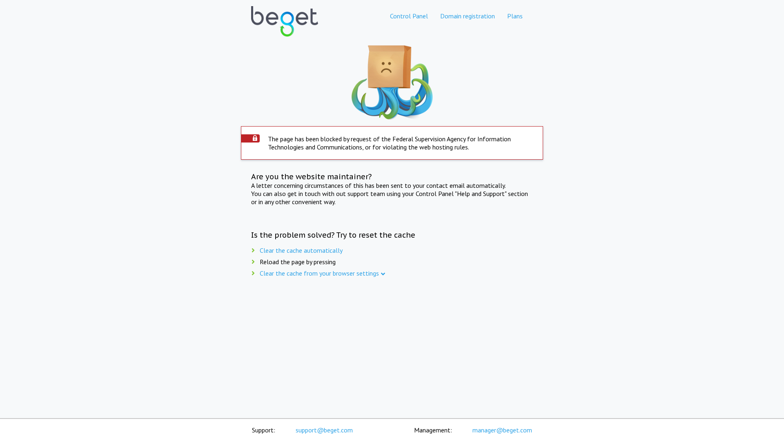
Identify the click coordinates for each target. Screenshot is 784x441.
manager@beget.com (502, 430)
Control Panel (409, 16)
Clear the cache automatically (301, 250)
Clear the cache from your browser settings (319, 273)
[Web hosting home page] (284, 28)
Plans (515, 16)
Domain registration (467, 16)
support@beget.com (324, 430)
